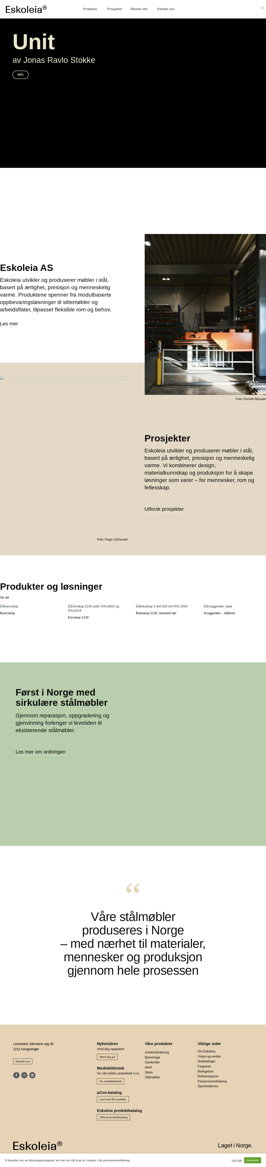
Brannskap (7, 613)
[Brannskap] (31, 607)
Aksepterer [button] (253, 1160)
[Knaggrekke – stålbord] (235, 607)
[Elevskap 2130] (99, 609)
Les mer (237, 1160)
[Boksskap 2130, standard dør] (167, 607)
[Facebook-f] (16, 1075)
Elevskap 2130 (78, 617)
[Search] (253, 9)
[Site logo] (26, 9)
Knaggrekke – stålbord (219, 613)
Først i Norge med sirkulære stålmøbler (62, 697)
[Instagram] (24, 1075)
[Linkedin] (32, 1075)
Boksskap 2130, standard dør (156, 613)
